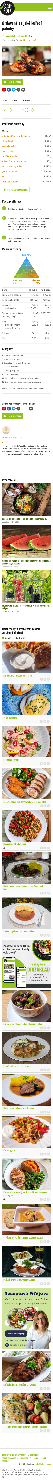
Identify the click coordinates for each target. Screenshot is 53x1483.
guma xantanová (9, 171)
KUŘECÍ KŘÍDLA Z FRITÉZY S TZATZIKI (19, 1384)
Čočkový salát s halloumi (14, 844)
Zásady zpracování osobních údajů (15, 1457)
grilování (7, 110)
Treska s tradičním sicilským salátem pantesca (25, 1426)
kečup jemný (8, 146)
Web (3, 441)
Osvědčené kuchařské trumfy (26, 40)
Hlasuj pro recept (12, 81)
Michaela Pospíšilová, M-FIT (18, 35)
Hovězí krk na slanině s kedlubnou (18, 1108)
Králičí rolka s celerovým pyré (17, 1066)
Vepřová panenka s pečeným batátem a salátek (24, 801)
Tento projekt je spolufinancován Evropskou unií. (20, 1454)
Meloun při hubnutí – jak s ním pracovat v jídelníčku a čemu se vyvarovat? (26, 562)
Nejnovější (8, 638)
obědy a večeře (19, 110)
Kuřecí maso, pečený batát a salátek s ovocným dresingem (25, 1194)
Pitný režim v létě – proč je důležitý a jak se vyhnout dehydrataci (26, 607)
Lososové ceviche (11, 759)
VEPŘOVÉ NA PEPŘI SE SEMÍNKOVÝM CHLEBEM (23, 1237)
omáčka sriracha (9, 156)
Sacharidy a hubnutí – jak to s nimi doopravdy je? (24, 518)
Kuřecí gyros (9, 1150)
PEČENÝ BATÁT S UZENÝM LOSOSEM (19, 1279)
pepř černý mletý (10, 181)
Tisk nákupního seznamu (16, 189)
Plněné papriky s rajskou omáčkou (18, 931)
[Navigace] (50, 7)
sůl (3, 176)
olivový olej (7, 141)
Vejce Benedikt (10, 717)
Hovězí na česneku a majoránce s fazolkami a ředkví (23, 888)
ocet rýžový (7, 151)
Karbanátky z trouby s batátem (17, 675)
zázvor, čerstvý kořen (12, 166)
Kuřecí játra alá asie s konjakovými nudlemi (23, 1024)
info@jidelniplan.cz (43, 1463)
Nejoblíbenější (20, 638)
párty (30, 110)
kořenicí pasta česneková (14, 161)
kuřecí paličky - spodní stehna (16, 136)
